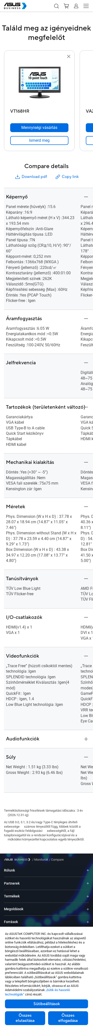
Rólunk (9, 870)
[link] (39, 140)
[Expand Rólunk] (88, 870)
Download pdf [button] (34, 176)
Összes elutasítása (25, 1018)
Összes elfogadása (68, 1018)
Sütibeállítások (46, 1003)
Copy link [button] (70, 176)
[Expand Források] (88, 922)
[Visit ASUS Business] (18, 859)
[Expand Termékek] (88, 896)
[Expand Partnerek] (88, 883)
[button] (56, 6)
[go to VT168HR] (39, 83)
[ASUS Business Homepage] (15, 6)
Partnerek (12, 883)
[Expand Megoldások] (88, 909)
